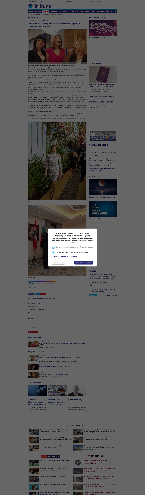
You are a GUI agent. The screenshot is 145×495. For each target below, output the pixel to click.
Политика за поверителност (60, 256)
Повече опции (58, 262)
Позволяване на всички (83, 262)
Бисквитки (74, 256)
